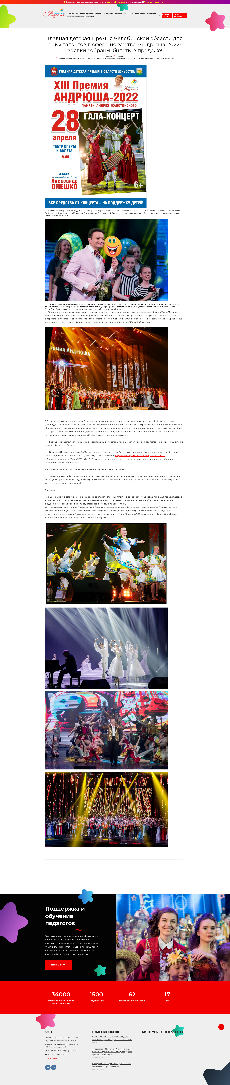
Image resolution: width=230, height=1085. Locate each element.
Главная (109, 56)
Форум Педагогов (122, 14)
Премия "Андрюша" (84, 14)
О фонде (70, 14)
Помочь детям (165, 15)
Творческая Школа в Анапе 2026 (80, 17)
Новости (98, 14)
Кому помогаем (138, 14)
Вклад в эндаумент (178, 15)
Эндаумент (108, 14)
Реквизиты (152, 14)
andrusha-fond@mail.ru (57, 1054)
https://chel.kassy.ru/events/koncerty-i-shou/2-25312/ (140, 456)
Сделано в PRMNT (51, 1058)
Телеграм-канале (152, 2)
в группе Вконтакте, (116, 2)
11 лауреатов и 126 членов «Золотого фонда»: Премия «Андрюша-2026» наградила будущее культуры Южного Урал (112, 1052)
